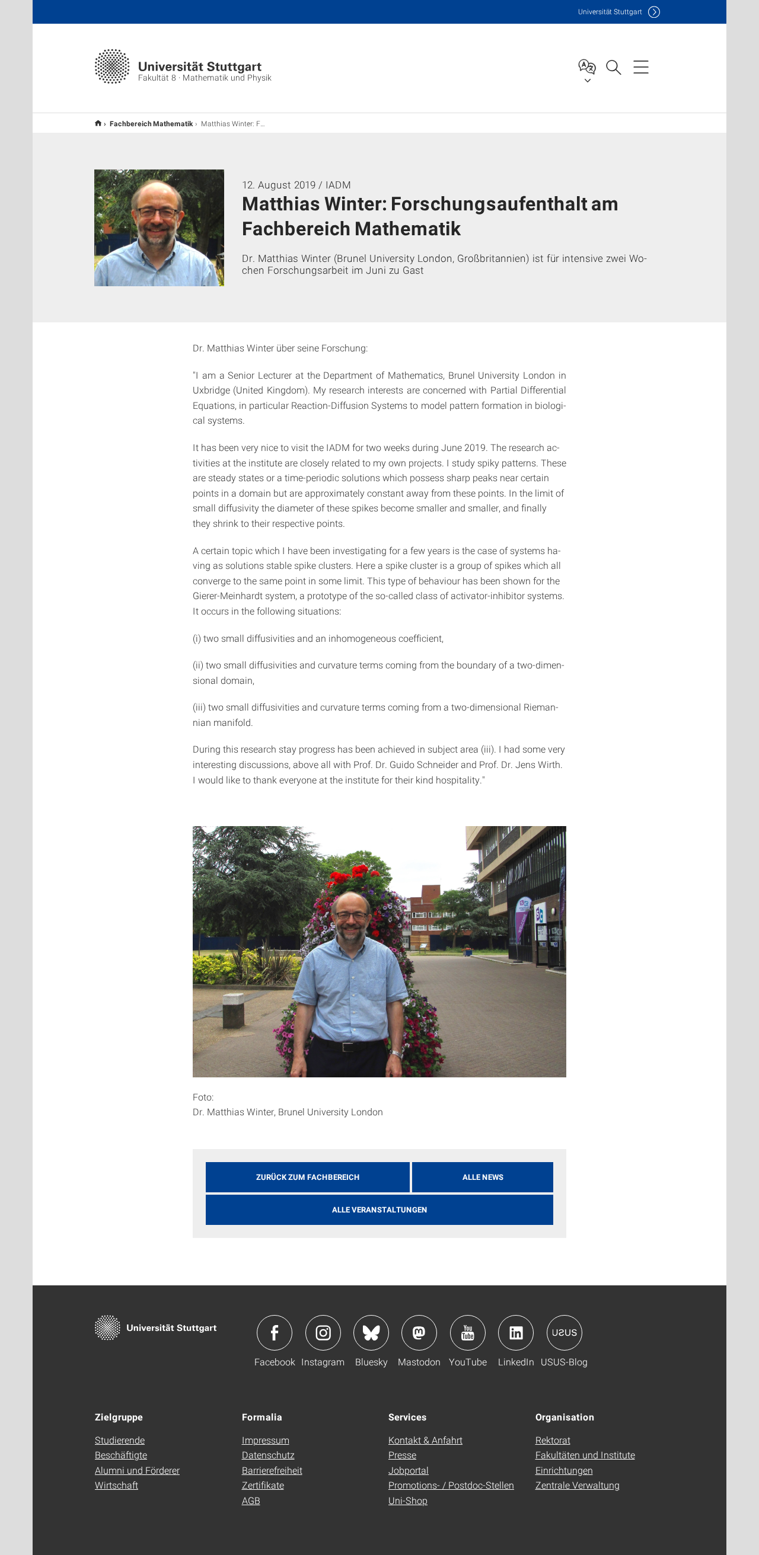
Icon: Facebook (274, 1333)
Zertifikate (263, 1485)
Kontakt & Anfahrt (425, 1440)
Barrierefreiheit (272, 1470)
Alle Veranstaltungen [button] (380, 1209)
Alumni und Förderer (137, 1470)
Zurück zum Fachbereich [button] (308, 1177)
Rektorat (552, 1440)
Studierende (120, 1440)
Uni (610, 11)
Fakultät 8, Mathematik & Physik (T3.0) (98, 123)
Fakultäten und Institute (585, 1454)
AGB (251, 1500)
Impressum (265, 1440)
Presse (402, 1454)
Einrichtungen (564, 1470)
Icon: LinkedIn (516, 1333)
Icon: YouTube (468, 1333)
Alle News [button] (483, 1177)
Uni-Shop (408, 1500)
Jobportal (408, 1470)
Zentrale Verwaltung (577, 1485)
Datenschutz (268, 1454)
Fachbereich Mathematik (151, 123)
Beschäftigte (121, 1454)
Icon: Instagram (323, 1333)
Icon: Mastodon (419, 1333)
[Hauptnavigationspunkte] (641, 66)
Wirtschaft (116, 1485)
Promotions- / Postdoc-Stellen (451, 1485)
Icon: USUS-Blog (564, 1333)
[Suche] (613, 66)
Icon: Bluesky (371, 1333)
